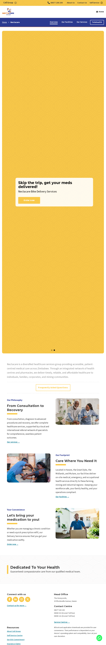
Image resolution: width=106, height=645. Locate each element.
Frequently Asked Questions (53, 387)
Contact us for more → (16, 605)
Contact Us (82, 2)
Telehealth (97, 22)
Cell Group (8, 2)
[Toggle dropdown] (15, 3)
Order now (27, 200)
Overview (54, 22)
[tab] (51, 350)
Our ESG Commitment (16, 639)
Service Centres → (62, 622)
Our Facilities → (62, 496)
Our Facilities (67, 22)
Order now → (12, 544)
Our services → (13, 442)
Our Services (82, 22)
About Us (71, 2)
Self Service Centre (14, 635)
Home (4, 22)
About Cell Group (14, 631)
